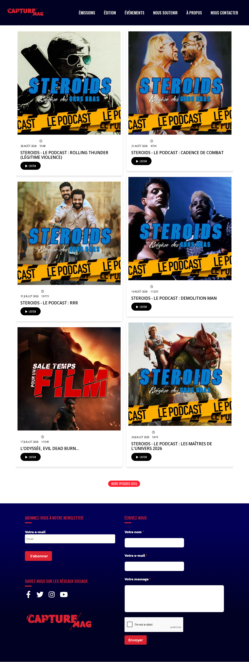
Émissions (87, 13)
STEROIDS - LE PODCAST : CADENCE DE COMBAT (177, 152)
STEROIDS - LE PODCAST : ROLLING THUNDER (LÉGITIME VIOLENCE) (64, 155)
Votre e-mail (35, 532)
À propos (194, 13)
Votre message (137, 579)
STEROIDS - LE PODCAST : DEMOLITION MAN (174, 298)
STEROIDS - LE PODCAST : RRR (49, 303)
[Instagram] (51, 594)
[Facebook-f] (28, 594)
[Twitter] (40, 594)
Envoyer (135, 640)
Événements (134, 13)
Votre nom (134, 532)
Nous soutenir (165, 13)
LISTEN (32, 166)
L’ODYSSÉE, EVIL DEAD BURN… (49, 448)
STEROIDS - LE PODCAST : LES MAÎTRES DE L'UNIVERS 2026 (171, 446)
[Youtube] (63, 594)
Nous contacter (224, 13)
